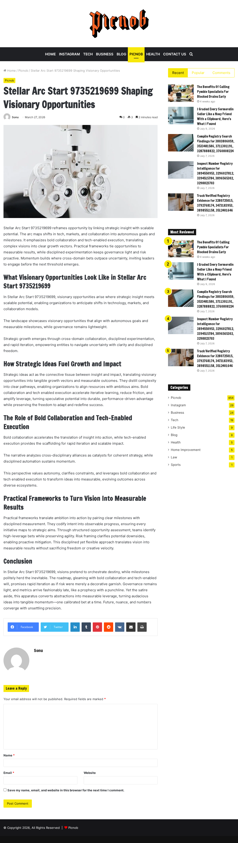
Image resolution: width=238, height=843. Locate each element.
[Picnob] (119, 23)
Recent (178, 73)
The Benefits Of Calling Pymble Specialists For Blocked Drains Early (213, 91)
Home (50, 54)
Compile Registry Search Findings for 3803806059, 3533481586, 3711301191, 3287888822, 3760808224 (215, 143)
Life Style (178, 427)
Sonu (15, 117)
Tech (88, 54)
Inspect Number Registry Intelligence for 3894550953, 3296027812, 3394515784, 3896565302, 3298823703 (215, 173)
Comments (221, 73)
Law (174, 457)
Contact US (174, 54)
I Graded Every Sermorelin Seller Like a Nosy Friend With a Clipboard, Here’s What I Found (215, 116)
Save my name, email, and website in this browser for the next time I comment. (65, 790)
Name (9, 755)
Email (8, 773)
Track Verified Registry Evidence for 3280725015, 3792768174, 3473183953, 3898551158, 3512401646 (215, 203)
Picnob (136, 54)
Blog (121, 54)
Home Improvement (186, 450)
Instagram (69, 54)
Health (153, 54)
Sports (176, 465)
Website (90, 773)
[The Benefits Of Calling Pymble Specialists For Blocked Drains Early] (181, 93)
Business (104, 54)
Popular (198, 73)
